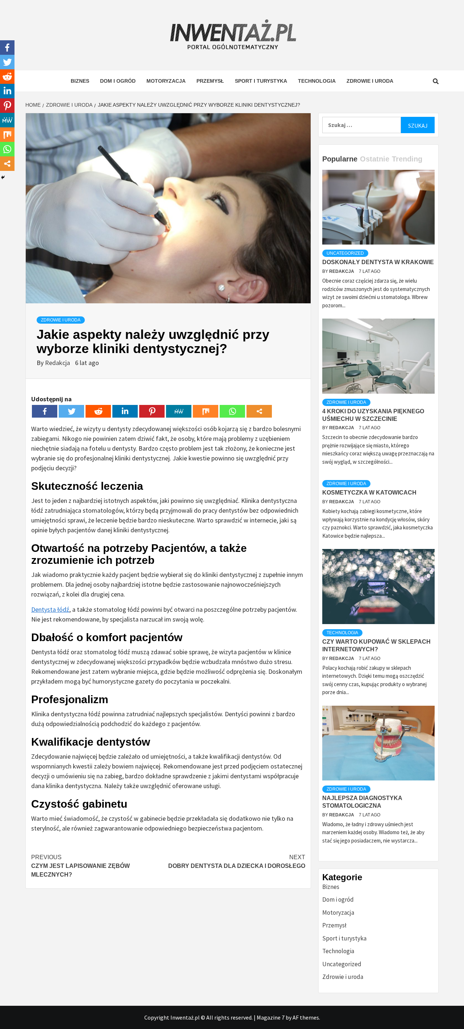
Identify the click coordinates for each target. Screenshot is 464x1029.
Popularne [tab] (339, 159)
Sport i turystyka (261, 81)
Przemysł (210, 81)
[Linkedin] (125, 411)
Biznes (80, 81)
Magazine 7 (271, 1017)
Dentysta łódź (50, 609)
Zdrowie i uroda (370, 81)
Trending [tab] (407, 159)
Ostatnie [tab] (374, 159)
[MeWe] (178, 411)
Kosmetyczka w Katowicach (369, 492)
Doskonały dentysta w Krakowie (378, 262)
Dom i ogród (118, 81)
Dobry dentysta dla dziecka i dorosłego (236, 861)
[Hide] (3, 177)
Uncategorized (345, 253)
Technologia (317, 81)
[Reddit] (98, 411)
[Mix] (205, 411)
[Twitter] (71, 411)
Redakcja (58, 362)
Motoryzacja (166, 81)
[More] (259, 411)
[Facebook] (44, 411)
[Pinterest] (152, 411)
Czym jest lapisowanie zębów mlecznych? (80, 866)
